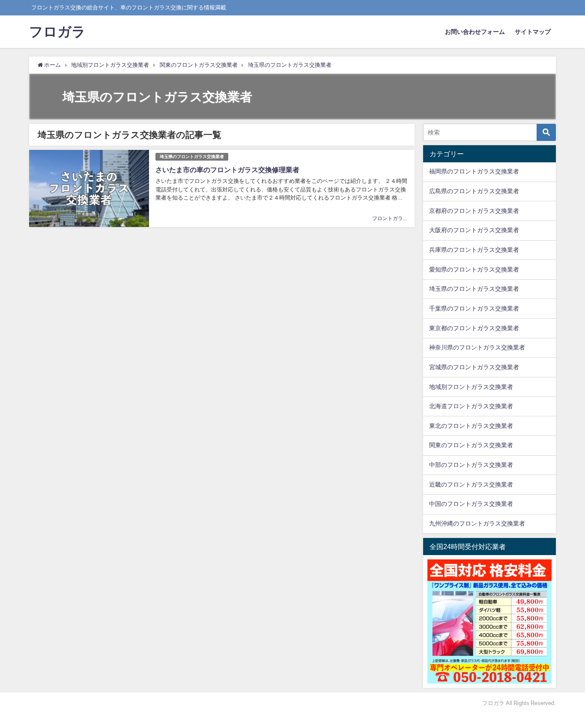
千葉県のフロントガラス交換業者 (474, 308)
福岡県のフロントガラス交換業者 (474, 171)
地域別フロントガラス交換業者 (471, 387)
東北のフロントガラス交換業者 (471, 426)
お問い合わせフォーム (475, 32)
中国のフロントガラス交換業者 (471, 504)
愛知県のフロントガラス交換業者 (474, 269)
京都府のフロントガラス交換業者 (474, 211)
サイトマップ (533, 32)
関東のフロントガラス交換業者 (471, 445)
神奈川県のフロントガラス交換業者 (477, 347)
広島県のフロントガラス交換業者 (474, 191)
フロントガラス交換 (395, 218)
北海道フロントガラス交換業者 (471, 406)
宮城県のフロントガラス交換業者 (474, 367)
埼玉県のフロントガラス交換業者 (192, 156)
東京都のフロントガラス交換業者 (474, 328)
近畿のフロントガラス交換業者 (471, 484)
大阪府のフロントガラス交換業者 (474, 230)
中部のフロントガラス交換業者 (471, 465)
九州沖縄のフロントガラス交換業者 (477, 523)
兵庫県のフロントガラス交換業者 (474, 250)
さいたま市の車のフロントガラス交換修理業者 (227, 169)
